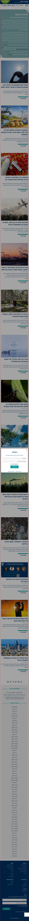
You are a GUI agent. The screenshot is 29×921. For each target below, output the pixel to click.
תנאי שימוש (18, 471)
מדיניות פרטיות (11, 471)
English (16, 464)
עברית (11, 464)
